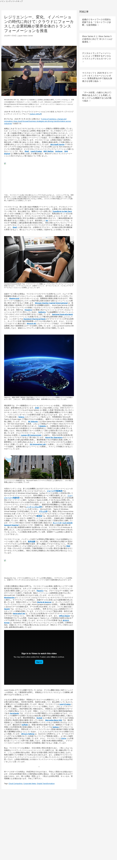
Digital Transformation (46, 783)
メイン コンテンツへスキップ (11, 1)
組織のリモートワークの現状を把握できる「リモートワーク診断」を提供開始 (96, 22)
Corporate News (29, 783)
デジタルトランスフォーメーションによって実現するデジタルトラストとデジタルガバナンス (96, 56)
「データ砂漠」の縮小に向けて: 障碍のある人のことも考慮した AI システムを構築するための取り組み (97, 96)
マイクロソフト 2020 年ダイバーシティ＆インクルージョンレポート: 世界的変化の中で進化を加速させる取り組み (97, 76)
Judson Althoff (35, 114)
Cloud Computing (15, 783)
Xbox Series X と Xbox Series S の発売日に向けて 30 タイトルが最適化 (97, 39)
